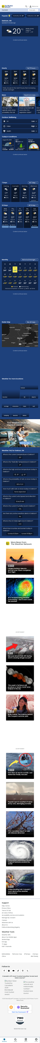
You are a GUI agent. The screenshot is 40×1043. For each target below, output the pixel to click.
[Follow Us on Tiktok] (18, 971)
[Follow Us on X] (27, 971)
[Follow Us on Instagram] (9, 971)
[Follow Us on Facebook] (4, 971)
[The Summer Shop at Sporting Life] (33, 412)
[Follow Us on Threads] (22, 971)
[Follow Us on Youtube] (13, 971)
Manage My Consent (8, 918)
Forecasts (32, 10)
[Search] (26, 6)
